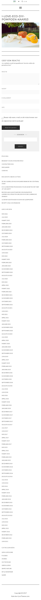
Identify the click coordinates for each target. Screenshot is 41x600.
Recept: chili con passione (11, 203)
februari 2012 (7, 538)
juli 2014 (5, 480)
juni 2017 (5, 431)
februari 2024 (7, 240)
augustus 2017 (7, 424)
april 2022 (5, 285)
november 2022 (7, 269)
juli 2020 (5, 337)
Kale (12, 596)
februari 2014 (7, 496)
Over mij (5, 170)
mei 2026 (5, 214)
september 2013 (7, 512)
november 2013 (7, 505)
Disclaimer (5, 167)
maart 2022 (6, 288)
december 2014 (7, 463)
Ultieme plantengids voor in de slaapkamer (17, 199)
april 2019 (5, 360)
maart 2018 (6, 402)
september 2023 (7, 246)
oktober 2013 (7, 509)
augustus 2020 (7, 334)
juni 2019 (5, 356)
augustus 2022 (7, 275)
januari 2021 (6, 324)
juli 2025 (5, 217)
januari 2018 (6, 408)
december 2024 (7, 230)
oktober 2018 (7, 379)
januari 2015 (6, 460)
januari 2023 (6, 266)
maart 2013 (6, 531)
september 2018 (7, 382)
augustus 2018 (7, 386)
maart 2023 (6, 259)
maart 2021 (6, 321)
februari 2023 (7, 262)
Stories (4, 559)
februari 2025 (7, 223)
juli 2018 (5, 389)
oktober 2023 (7, 243)
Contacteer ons (8, 164)
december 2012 (7, 535)
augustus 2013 (7, 515)
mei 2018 (5, 395)
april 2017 (5, 437)
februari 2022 (7, 292)
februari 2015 (7, 457)
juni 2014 (5, 483)
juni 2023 (5, 253)
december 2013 (7, 502)
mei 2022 (5, 282)
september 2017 (7, 421)
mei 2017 (5, 434)
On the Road (6, 562)
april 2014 (5, 489)
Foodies (5, 555)
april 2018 (5, 399)
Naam (4, 88)
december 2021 (7, 295)
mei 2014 (5, 486)
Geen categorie (7, 552)
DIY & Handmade (7, 572)
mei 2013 (5, 525)
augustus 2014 (7, 476)
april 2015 (5, 450)
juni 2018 (5, 392)
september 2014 (7, 473)
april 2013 (5, 528)
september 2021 (7, 304)
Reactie (4, 72)
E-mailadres (6, 98)
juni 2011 (5, 541)
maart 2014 (6, 493)
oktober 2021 (7, 301)
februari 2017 (7, 444)
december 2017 (7, 411)
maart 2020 (6, 343)
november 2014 (7, 467)
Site (3, 107)
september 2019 (7, 353)
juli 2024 (5, 236)
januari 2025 (6, 227)
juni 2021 (5, 311)
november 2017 (7, 415)
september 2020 (7, 330)
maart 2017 (6, 441)
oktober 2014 (7, 470)
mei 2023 (5, 256)
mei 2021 (5, 314)
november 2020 (7, 327)
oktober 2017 (7, 418)
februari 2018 (7, 405)
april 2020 (5, 340)
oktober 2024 (7, 233)
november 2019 (7, 350)
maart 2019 (6, 363)
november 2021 (7, 298)
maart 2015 (6, 454)
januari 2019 (6, 369)
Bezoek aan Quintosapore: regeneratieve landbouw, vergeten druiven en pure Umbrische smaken (19, 194)
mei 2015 (5, 447)
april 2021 (5, 318)
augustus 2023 (7, 249)
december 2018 (7, 373)
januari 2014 (6, 499)
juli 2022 (5, 279)
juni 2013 (5, 522)
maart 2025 (6, 220)
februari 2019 (7, 366)
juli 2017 (5, 428)
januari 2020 (6, 347)
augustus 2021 (7, 308)
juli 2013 (5, 519)
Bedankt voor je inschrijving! (13, 161)
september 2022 (7, 272)
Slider (4, 575)
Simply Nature (7, 568)
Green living (6, 565)
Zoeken (20, 146)
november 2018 (7, 376)
